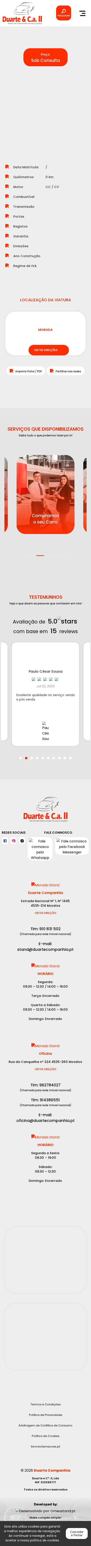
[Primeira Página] (45, 811)
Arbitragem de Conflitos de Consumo (45, 1425)
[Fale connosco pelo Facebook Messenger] (72, 848)
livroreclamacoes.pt (45, 1446)
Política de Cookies (45, 1436)
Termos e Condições (45, 1404)
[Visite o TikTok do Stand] (22, 840)
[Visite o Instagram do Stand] (13, 840)
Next (78, 110)
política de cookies (44, 1540)
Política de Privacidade (45, 1415)
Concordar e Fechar (76, 1533)
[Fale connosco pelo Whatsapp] (40, 848)
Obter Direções (45, 913)
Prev (12, 110)
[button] (29, 553)
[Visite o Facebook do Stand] (5, 840)
